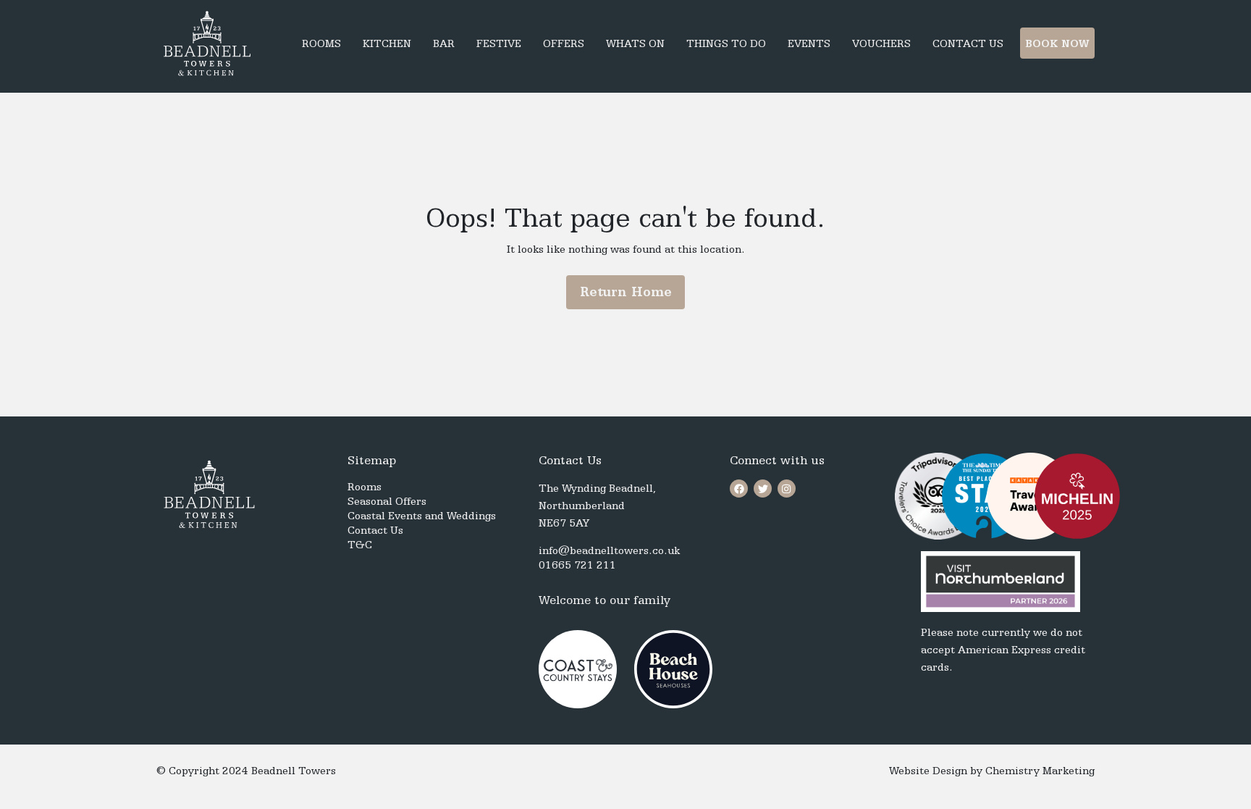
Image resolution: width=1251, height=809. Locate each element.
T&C (360, 544)
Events (809, 43)
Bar (444, 43)
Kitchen (387, 43)
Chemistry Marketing (1040, 770)
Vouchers (881, 43)
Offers (563, 43)
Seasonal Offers (387, 501)
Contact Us (967, 43)
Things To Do (726, 43)
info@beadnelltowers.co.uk (609, 550)
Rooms (321, 43)
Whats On (635, 43)
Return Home (626, 291)
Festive (498, 43)
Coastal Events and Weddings (422, 515)
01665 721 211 (577, 564)
